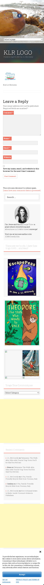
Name (7, 138)
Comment (8, 112)
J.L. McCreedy (27, 57)
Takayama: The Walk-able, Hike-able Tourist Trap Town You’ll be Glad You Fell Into (22, 460)
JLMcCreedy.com (12, 236)
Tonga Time (28, 224)
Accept (22, 574)
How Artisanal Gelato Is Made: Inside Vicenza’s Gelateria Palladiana (21, 493)
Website (7, 157)
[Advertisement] (22, 421)
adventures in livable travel (17, 229)
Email (7, 148)
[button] (40, 552)
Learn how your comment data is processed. (22, 190)
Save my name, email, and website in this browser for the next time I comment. (21, 169)
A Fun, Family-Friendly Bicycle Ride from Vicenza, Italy (21, 478)
